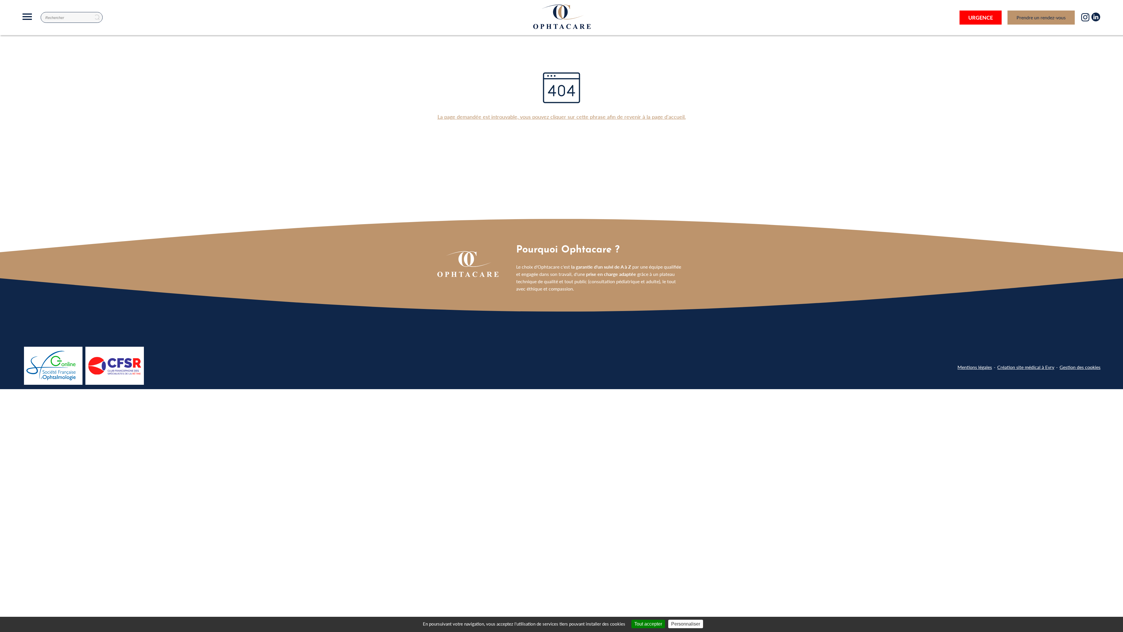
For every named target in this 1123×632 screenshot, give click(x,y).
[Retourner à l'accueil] (561, 29)
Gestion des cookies (1080, 367)
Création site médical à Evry (1025, 367)
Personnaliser (685, 623)
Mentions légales (974, 367)
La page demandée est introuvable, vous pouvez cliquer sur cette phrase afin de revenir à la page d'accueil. (562, 116)
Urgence (980, 17)
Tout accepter (648, 623)
